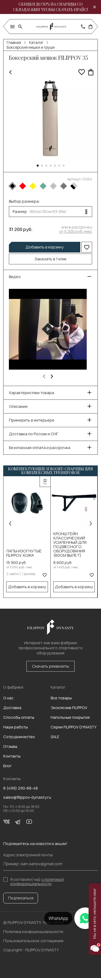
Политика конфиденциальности (33, 931)
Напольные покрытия (70, 717)
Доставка (12, 707)
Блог (7, 765)
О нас (8, 697)
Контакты (11, 756)
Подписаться (20, 897)
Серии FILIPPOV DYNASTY (73, 727)
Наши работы (15, 727)
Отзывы (10, 746)
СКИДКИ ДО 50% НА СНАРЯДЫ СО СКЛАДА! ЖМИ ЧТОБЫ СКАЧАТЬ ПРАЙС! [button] (50, 7)
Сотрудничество (19, 736)
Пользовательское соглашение (33, 940)
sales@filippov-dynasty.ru (27, 797)
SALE (55, 736)
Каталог (36, 42)
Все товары (61, 697)
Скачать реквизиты (50, 666)
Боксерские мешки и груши (31, 47)
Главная (14, 42)
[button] (38, 165)
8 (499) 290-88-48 (20, 788)
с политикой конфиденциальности (37, 881)
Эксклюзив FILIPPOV (69, 707)
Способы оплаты (18, 717)
